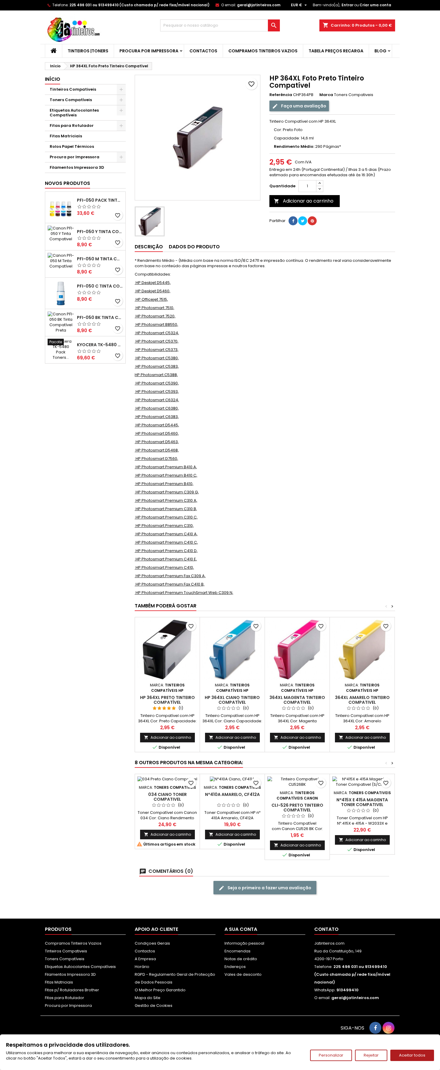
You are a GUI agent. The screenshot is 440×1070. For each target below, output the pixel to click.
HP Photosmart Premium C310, (164, 525)
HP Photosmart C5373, (156, 349)
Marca (326, 95)
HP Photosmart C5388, (156, 375)
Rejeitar (371, 1055)
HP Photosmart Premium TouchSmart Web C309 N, (184, 592)
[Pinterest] (312, 220)
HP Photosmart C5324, (157, 333)
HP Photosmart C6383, (157, 417)
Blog (380, 51)
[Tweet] (302, 220)
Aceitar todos (412, 1055)
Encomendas (237, 951)
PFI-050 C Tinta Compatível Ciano (100, 286)
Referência (280, 95)
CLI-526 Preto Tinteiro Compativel (297, 807)
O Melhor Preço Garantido (160, 990)
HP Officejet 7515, (151, 299)
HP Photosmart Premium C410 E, (166, 559)
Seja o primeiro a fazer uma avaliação (269, 888)
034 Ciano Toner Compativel (167, 796)
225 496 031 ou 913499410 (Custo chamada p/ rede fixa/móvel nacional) (139, 4)
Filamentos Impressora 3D (77, 167)
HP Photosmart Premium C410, (164, 567)
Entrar (347, 4)
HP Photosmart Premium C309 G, (167, 492)
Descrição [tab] (149, 246)
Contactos (203, 51)
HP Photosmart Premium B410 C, (166, 475)
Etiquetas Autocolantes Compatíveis (74, 112)
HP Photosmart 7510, (154, 308)
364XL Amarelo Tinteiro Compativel (362, 699)
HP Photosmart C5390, (157, 383)
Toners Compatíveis (71, 100)
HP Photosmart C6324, (157, 400)
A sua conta (240, 929)
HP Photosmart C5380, (157, 358)
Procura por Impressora (148, 51)
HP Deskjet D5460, (152, 291)
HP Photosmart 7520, (155, 316)
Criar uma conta (375, 4)
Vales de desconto (243, 974)
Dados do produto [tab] (194, 246)
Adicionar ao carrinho (303, 200)
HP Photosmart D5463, (157, 442)
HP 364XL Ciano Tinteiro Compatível (232, 699)
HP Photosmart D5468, (157, 450)
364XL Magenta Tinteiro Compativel (297, 699)
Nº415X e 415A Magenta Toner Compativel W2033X (362, 804)
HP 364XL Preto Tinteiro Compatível (167, 699)
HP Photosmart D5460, (157, 433)
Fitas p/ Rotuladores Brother (72, 990)
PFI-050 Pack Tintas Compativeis (100, 200)
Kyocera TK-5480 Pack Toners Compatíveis (100, 344)
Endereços (235, 966)
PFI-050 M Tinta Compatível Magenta (100, 258)
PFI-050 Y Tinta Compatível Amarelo (100, 231)
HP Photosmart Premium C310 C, (166, 517)
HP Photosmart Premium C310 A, (166, 500)
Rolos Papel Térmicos (72, 146)
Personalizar (331, 1055)
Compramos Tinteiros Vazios (263, 51)
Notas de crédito (240, 959)
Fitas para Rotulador (72, 125)
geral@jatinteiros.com (258, 4)
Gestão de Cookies (153, 1005)
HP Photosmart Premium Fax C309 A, (170, 576)
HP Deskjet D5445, (153, 282)
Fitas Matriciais (66, 136)
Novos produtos (67, 183)
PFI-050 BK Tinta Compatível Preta (100, 317)
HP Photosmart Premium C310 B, (166, 509)
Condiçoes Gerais (152, 943)
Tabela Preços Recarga (336, 51)
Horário (142, 966)
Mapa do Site (147, 998)
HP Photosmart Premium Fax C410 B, (169, 584)
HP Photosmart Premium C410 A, (166, 534)
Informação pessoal (244, 943)
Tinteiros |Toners (88, 51)
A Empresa (145, 959)
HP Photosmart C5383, (157, 366)
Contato (326, 929)
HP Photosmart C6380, (157, 408)
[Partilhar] (293, 220)
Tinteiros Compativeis (73, 89)
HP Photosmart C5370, (156, 341)
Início (52, 79)
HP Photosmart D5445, (157, 425)
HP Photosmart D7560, (156, 458)
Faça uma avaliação (303, 106)
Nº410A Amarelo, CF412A (232, 794)
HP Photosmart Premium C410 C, (166, 542)
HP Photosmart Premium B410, (164, 484)
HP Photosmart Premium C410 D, (166, 551)
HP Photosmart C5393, (157, 391)
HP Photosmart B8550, (156, 324)
